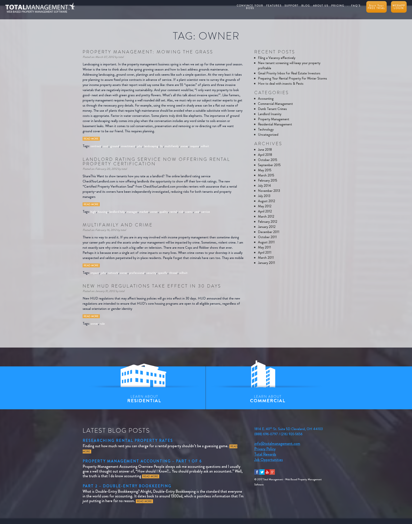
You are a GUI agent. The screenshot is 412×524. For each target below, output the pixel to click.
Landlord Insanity (269, 113)
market (143, 211)
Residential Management (275, 124)
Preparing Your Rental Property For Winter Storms (292, 78)
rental (173, 211)
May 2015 (264, 170)
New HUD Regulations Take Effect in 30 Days (152, 286)
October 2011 (267, 237)
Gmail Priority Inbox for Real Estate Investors (289, 73)
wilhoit (205, 146)
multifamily (172, 146)
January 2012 (267, 226)
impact (95, 273)
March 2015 (266, 175)
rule (102, 323)
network (113, 273)
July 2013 (264, 195)
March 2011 (266, 257)
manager (132, 211)
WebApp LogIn (398, 7)
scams (189, 211)
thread (173, 273)
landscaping (151, 146)
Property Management (273, 119)
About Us (320, 6)
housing (103, 211)
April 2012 (265, 211)
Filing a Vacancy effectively (276, 57)
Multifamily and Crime (118, 225)
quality (164, 211)
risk (181, 211)
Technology (266, 129)
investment (128, 146)
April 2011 (264, 252)
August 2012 (266, 201)
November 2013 (269, 190)
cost (105, 146)
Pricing (337, 6)
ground (114, 146)
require (194, 146)
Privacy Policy (265, 449)
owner (184, 146)
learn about (144, 399)
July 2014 (264, 185)
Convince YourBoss (250, 7)
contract (96, 146)
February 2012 (267, 221)
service (205, 211)
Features (274, 6)
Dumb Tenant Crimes (272, 108)
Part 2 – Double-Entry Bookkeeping (127, 486)
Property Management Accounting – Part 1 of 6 (142, 461)
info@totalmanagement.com (277, 443)
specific (162, 273)
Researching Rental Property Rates (128, 440)
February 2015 (267, 180)
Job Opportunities (268, 459)
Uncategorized (268, 134)
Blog (305, 6)
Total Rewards (265, 454)
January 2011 (266, 262)
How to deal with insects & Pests (280, 83)
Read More (91, 139)
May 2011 (264, 247)
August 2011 (266, 242)
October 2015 (267, 159)
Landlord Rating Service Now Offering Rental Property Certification (156, 161)
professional (136, 273)
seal (197, 211)
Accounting (266, 98)
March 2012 (266, 216)
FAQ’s (355, 6)
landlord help (117, 211)
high (93, 211)
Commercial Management (275, 103)
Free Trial (376, 7)
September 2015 (269, 165)
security (151, 273)
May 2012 (264, 206)
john (139, 146)
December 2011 (268, 231)
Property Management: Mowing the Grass (148, 52)
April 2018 (265, 154)
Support (291, 6)
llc (161, 146)
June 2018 (265, 149)
